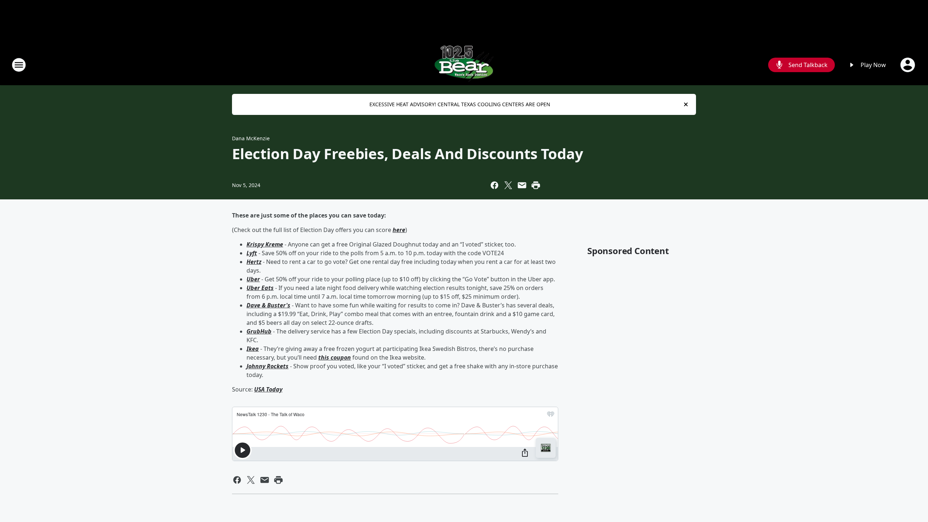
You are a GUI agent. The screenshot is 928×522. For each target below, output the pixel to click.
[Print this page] (536, 185)
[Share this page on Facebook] (494, 185)
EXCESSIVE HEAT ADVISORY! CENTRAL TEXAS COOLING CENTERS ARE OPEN (459, 104)
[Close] (686, 104)
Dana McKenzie (251, 138)
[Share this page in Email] (522, 185)
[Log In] (908, 65)
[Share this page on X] (508, 185)
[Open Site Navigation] (19, 65)
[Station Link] (464, 65)
